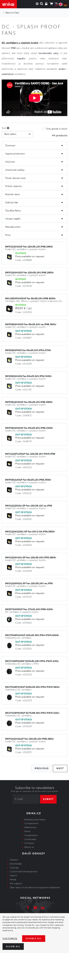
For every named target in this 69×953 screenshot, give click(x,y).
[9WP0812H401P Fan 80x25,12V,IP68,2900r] (10, 412)
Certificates (30, 839)
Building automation (35, 819)
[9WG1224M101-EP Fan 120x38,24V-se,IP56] (10, 594)
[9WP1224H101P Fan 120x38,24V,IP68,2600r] (10, 283)
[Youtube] (35, 908)
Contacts (29, 843)
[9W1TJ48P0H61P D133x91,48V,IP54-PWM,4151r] (10, 671)
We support (16, 883)
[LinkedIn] (42, 908)
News (27, 831)
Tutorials (14, 867)
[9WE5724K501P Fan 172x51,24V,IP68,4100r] (10, 620)
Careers (14, 859)
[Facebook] (28, 908)
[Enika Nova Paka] (8, 4)
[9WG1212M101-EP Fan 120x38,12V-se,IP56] (10, 516)
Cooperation (31, 835)
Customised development (23, 871)
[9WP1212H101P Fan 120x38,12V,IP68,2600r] (10, 257)
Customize (10, 938)
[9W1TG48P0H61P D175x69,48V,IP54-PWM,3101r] (10, 723)
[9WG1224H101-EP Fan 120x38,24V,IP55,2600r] (10, 568)
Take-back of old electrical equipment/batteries (35, 887)
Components (31, 823)
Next (60, 768)
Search (13, 875)
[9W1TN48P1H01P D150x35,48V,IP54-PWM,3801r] (10, 697)
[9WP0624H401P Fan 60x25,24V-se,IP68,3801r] (10, 335)
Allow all (13, 946)
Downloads (16, 863)
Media (13, 879)
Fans (16, 12)
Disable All (34, 938)
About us (29, 847)
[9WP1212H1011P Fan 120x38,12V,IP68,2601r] (10, 749)
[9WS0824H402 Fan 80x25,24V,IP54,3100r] (10, 386)
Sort (4, 128)
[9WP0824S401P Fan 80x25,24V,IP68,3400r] (10, 438)
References (30, 827)
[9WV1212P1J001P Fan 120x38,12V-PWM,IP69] (10, 464)
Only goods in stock (56, 128)
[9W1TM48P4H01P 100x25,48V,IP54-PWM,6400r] (10, 645)
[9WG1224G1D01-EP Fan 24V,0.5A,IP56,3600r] (10, 542)
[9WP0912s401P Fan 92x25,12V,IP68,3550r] (10, 490)
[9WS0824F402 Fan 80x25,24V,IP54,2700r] (10, 361)
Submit (48, 799)
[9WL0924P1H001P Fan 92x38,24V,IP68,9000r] (10, 309)
